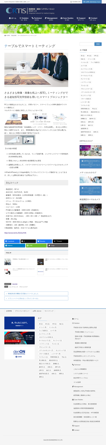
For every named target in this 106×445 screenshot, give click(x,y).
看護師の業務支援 (81, 343)
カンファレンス (13, 287)
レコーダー (85, 102)
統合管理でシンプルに (80, 378)
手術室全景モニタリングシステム (84, 356)
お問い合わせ (37, 311)
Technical (77, 365)
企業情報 (9, 311)
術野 (90, 122)
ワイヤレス (85, 105)
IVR (96, 55)
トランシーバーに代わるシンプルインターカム (23, 298)
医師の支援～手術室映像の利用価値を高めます (87, 337)
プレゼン (84, 85)
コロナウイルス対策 (88, 72)
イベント (91, 59)
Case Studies (78, 399)
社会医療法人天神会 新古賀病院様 (85, 404)
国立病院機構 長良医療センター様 (85, 417)
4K (89, 55)
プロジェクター (23, 287)
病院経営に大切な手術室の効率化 (84, 391)
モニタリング (86, 95)
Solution (77, 323)
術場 (83, 122)
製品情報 (14, 284)
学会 (94, 108)
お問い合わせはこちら (93, 2)
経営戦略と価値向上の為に (82, 395)
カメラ (84, 65)
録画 (95, 132)
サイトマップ (49, 311)
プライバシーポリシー (22, 311)
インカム (84, 62)
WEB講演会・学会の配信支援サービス (21, 259)
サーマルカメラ (86, 75)
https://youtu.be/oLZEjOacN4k (15, 233)
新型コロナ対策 (86, 115)
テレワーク (85, 79)
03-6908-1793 (76, 1)
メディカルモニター (88, 92)
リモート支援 (86, 99)
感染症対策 (95, 112)
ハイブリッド (86, 82)
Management (78, 386)
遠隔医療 (84, 128)
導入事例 (84, 112)
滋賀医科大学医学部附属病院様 (83, 408)
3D (82, 55)
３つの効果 (77, 382)
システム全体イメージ (80, 373)
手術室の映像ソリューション (84, 332)
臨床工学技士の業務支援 (83, 347)
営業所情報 (85, 108)
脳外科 (92, 118)
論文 (90, 125)
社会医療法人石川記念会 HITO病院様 (86, 412)
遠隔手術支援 (86, 132)
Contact (76, 430)
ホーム (76, 319)
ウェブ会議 (95, 62)
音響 (90, 135)
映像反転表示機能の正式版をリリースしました (23, 293)
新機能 (84, 118)
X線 (83, 59)
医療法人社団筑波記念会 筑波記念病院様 (86, 421)
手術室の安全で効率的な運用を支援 (85, 327)
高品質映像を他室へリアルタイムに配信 (86, 352)
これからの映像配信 (80, 369)
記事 (83, 125)
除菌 (83, 135)
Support (76, 426)
